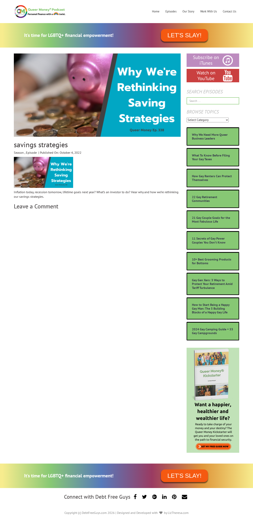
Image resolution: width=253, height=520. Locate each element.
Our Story (188, 11)
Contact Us (229, 11)
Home (156, 11)
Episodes (171, 11)
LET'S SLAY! (184, 35)
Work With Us (208, 11)
